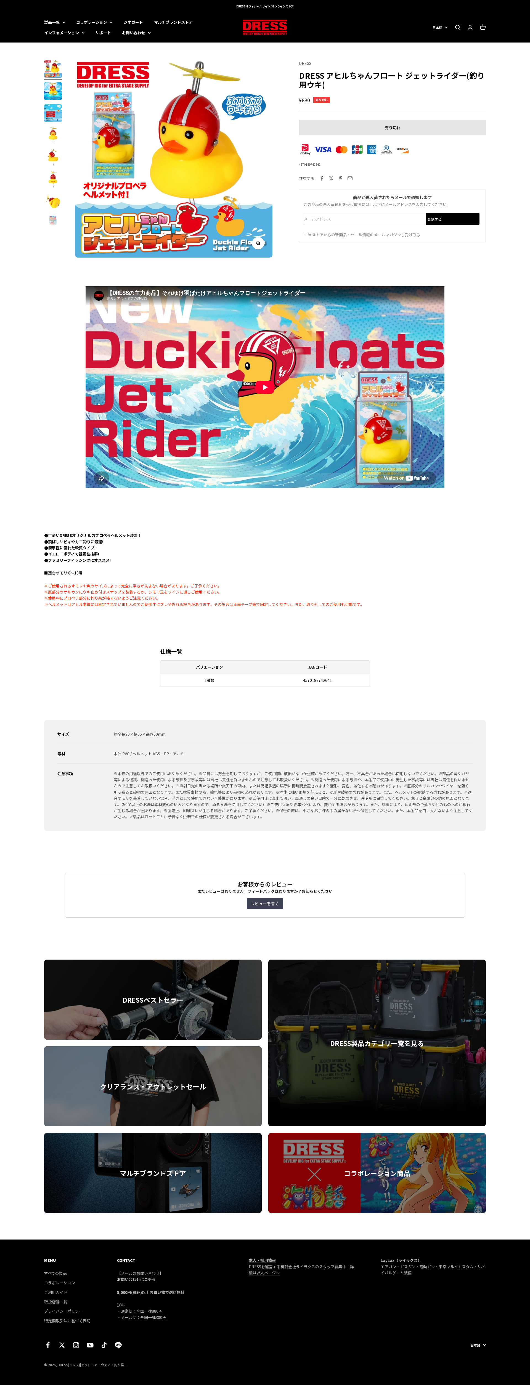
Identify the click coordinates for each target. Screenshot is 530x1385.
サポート (103, 32)
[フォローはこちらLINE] (118, 1345)
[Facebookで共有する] (322, 178)
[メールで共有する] (350, 178)
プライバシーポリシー (63, 1311)
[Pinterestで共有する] (340, 178)
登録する (434, 219)
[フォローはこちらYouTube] (90, 1345)
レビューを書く (265, 903)
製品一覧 (52, 22)
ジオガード (133, 22)
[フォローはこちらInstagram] (76, 1345)
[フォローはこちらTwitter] (62, 1345)
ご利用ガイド (55, 1292)
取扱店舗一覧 (55, 1301)
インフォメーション (61, 32)
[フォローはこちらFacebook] (48, 1345)
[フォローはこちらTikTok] (104, 1345)
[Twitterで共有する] (331, 178)
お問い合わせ (133, 32)
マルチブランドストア (173, 22)
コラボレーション (91, 22)
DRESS (305, 63)
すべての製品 (55, 1273)
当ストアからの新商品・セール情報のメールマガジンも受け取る (364, 234)
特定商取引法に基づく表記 (67, 1320)
